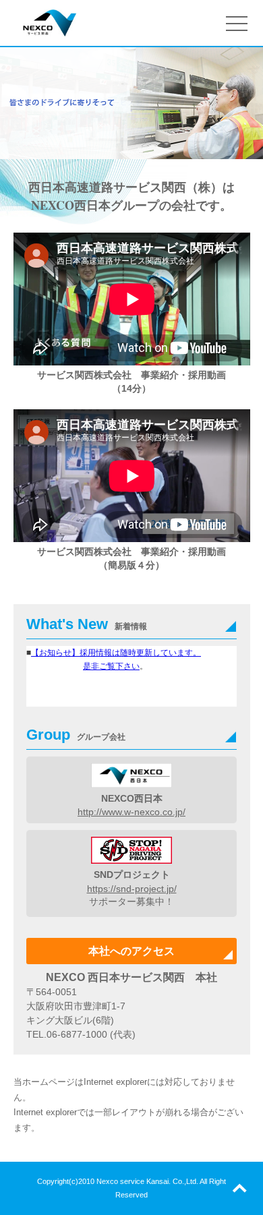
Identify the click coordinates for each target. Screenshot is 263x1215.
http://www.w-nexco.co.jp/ (131, 812)
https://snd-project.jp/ (132, 888)
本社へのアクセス (131, 951)
